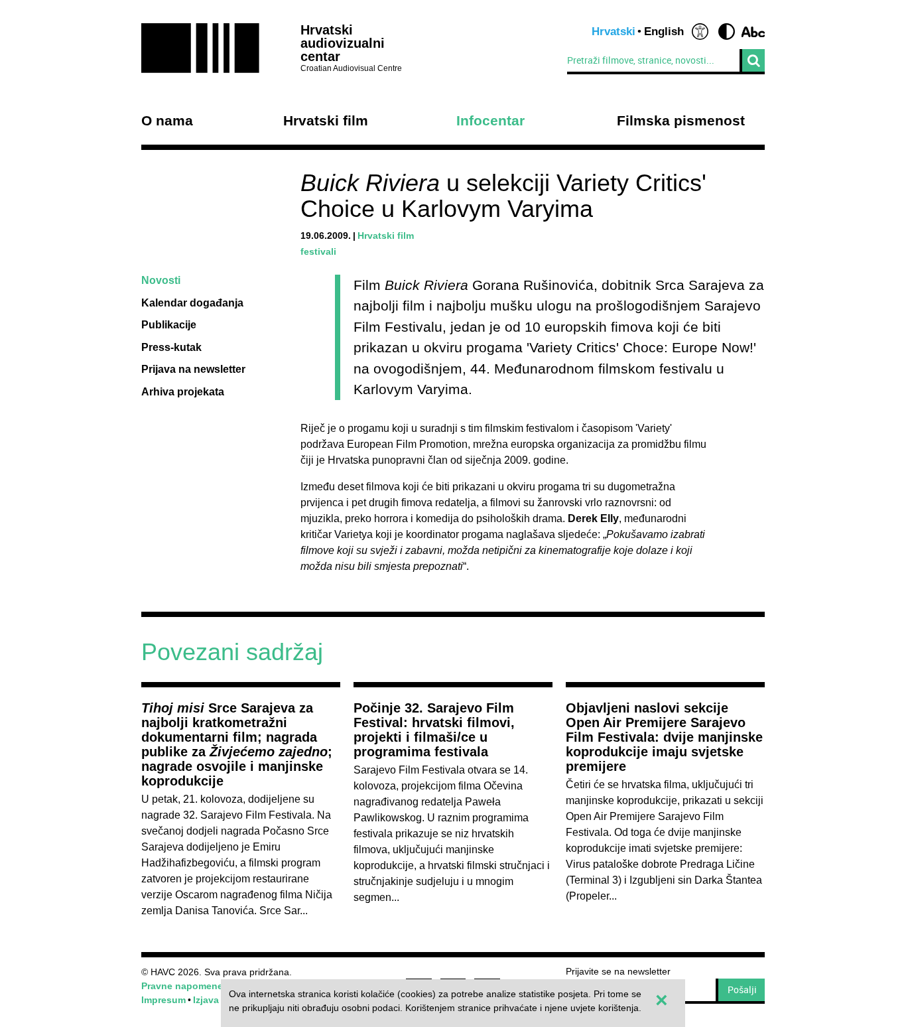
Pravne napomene (182, 986)
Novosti (160, 280)
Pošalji (742, 989)
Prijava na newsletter (193, 369)
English (664, 31)
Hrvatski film (325, 121)
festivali (318, 251)
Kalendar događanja (192, 302)
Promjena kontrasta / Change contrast (726, 31)
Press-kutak (171, 347)
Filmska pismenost (681, 121)
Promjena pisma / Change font (753, 31)
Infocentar (490, 121)
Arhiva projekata (182, 391)
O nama (167, 121)
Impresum (163, 999)
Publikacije (168, 324)
